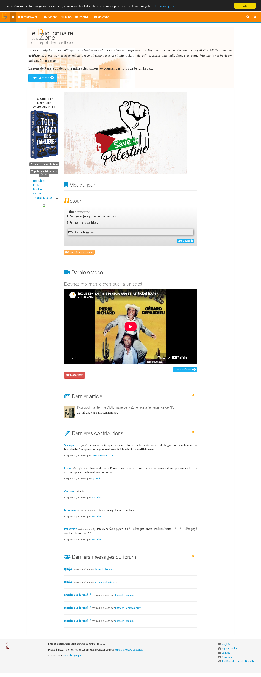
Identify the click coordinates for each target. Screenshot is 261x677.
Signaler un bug (230, 648)
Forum (83, 17)
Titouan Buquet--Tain (46, 198)
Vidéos (52, 17)
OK (245, 5)
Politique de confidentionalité (238, 661)
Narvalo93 (39, 181)
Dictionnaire (29, 17)
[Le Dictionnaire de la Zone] (44, 205)
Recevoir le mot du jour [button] (81, 252)
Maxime (37, 189)
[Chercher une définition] (247, 17)
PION (36, 185)
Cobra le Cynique (104, 569)
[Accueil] (13, 17)
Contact (103, 17)
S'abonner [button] (76, 375)
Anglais (226, 644)
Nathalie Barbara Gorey (128, 608)
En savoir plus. (165, 6)
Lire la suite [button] (40, 78)
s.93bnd (37, 193)
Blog (68, 17)
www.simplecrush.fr (105, 582)
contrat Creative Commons (129, 649)
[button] (255, 17)
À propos (227, 657)
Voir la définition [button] (183, 369)
